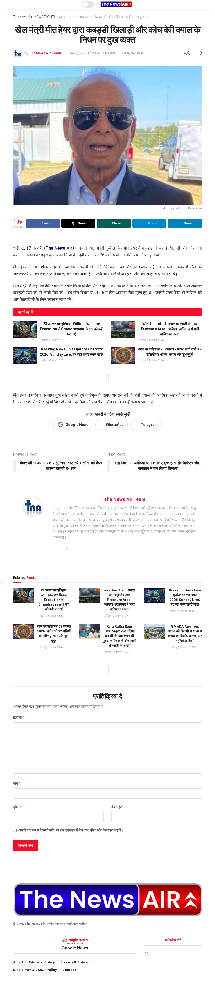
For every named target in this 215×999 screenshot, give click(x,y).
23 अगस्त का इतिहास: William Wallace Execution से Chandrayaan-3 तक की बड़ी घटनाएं (71, 329)
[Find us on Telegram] (165, 954)
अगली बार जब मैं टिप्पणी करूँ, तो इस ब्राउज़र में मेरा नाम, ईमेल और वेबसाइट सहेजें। (70, 830)
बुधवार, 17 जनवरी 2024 (84, 53)
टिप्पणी (19, 717)
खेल (133, 53)
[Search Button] (199, 4)
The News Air (22, 17)
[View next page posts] (112, 377)
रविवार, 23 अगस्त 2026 (53, 340)
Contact (69, 970)
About (18, 962)
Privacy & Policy (74, 962)
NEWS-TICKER (45, 17)
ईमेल (18, 806)
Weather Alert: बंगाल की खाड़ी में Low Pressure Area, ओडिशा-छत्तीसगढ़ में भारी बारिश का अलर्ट (170, 329)
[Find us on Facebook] (156, 954)
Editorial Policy (42, 962)
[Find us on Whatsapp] (174, 954)
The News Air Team (45, 53)
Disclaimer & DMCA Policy (35, 970)
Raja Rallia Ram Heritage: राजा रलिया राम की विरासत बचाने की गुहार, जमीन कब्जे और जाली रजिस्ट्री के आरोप (119, 635)
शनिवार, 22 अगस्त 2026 (116, 652)
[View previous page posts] (103, 377)
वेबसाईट (116, 807)
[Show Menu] (15, 4)
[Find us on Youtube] (183, 954)
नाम (17, 783)
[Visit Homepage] (116, 4)
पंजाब (140, 53)
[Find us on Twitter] (146, 954)
